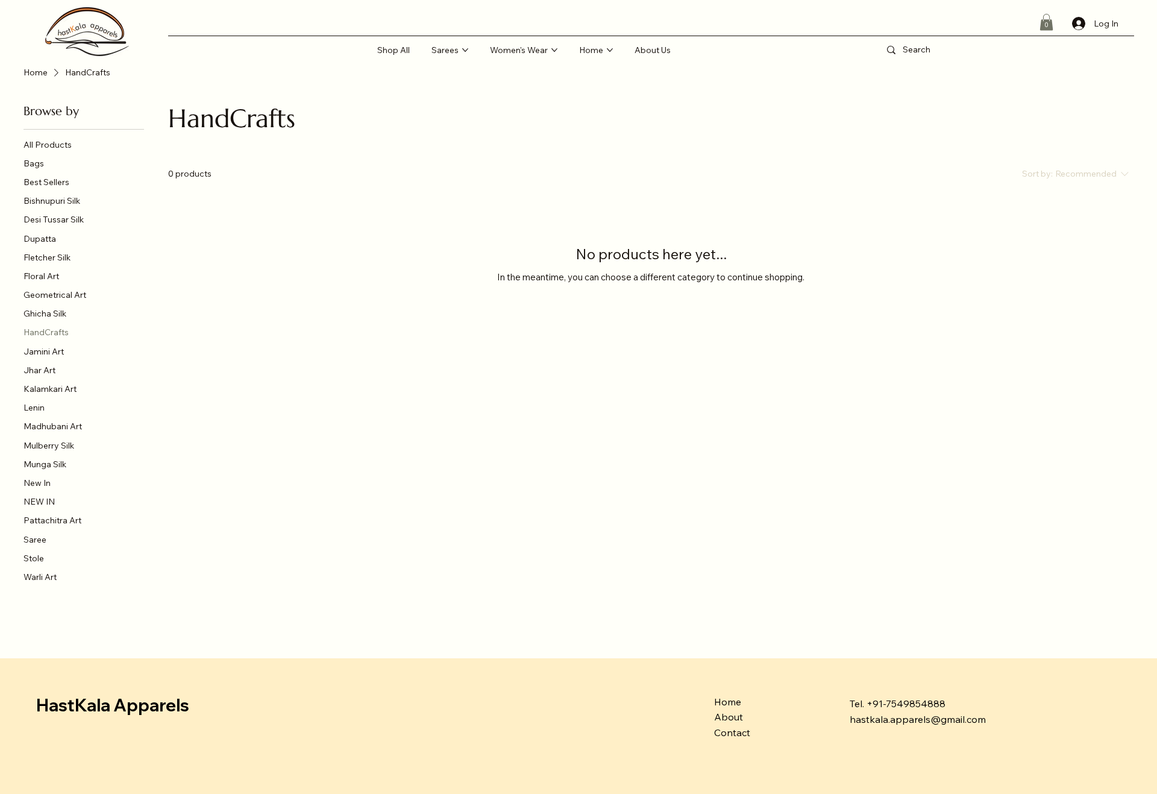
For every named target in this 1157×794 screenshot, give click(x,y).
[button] (1046, 22)
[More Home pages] (610, 50)
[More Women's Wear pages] (554, 50)
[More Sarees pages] (465, 50)
